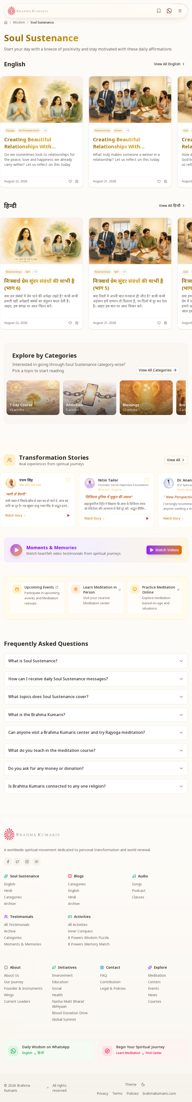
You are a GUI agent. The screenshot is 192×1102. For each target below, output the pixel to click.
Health (57, 994)
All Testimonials (17, 924)
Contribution (110, 981)
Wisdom (19, 22)
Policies (132, 1093)
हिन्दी (41, 1053)
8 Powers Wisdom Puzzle (88, 937)
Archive (10, 903)
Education (60, 981)
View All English (167, 64)
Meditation (157, 975)
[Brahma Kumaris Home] (28, 11)
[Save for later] (76, 181)
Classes (138, 897)
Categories (13, 897)
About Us (11, 975)
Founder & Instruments (23, 988)
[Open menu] (180, 11)
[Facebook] (8, 862)
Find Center (154, 1053)
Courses (154, 1001)
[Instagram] (27, 862)
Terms (117, 1093)
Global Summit (64, 1019)
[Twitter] (18, 862)
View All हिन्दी (169, 205)
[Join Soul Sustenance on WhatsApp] (169, 11)
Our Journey (13, 981)
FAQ (103, 975)
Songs (137, 884)
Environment (62, 975)
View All (173, 459)
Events (153, 988)
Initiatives (67, 967)
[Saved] (159, 11)
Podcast (139, 890)
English (9, 884)
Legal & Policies (113, 988)
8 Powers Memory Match (89, 944)
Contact (113, 967)
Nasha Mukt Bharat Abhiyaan (68, 1004)
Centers (154, 981)
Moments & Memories (22, 944)
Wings (9, 994)
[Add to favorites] (70, 181)
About (15, 967)
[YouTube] (36, 862)
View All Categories (155, 370)
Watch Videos (167, 549)
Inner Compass (80, 931)
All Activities (78, 924)
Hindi (8, 890)
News (152, 994)
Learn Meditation (128, 1053)
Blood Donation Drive (70, 1012)
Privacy (102, 1093)
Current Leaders (17, 1001)
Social (57, 988)
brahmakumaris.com (159, 1093)
